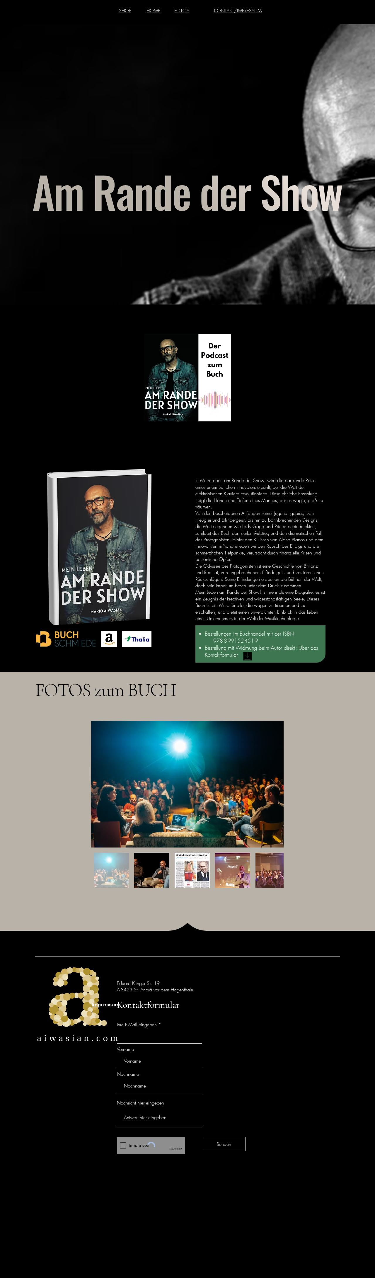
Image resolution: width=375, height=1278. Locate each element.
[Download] (247, 656)
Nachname (128, 1074)
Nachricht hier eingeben (140, 1102)
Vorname (125, 1049)
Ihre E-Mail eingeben (137, 1024)
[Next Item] (273, 784)
